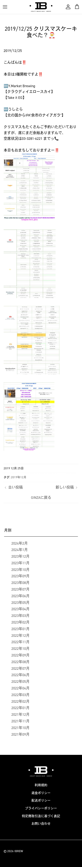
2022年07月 (20, 668)
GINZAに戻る (41, 497)
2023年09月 (20, 576)
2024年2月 (19, 543)
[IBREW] (41, 7)
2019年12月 (18, 477)
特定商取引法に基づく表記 (41, 816)
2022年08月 (20, 661)
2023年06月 (20, 596)
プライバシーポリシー (41, 808)
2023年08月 (20, 582)
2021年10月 (20, 727)
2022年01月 (20, 707)
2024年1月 (19, 549)
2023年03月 (20, 615)
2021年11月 (20, 721)
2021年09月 (20, 734)
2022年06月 (20, 675)
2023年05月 (20, 602)
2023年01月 (20, 629)
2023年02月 (20, 622)
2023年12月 (20, 556)
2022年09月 (20, 655)
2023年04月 (20, 609)
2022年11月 (20, 642)
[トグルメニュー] (5, 7)
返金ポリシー (41, 793)
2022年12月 (20, 635)
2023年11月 (20, 563)
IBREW (18, 851)
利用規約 (41, 785)
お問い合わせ (41, 823)
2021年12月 (20, 714)
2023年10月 (20, 569)
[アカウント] (67, 7)
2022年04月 (20, 688)
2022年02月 (20, 701)
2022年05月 (20, 681)
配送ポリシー (41, 800)
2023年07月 (20, 589)
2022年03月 (20, 694)
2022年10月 (20, 648)
